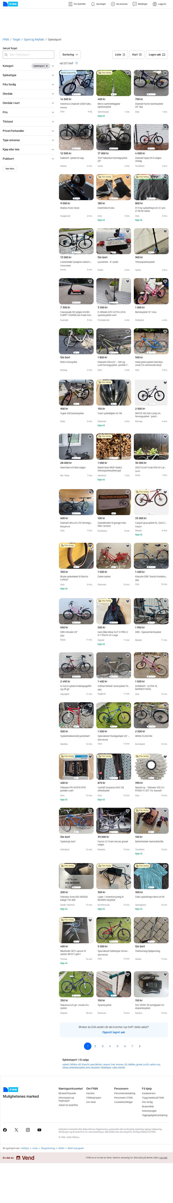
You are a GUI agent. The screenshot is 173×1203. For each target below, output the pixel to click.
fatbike (73, 1063)
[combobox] (28, 55)
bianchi (85, 1063)
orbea (65, 1066)
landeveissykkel (77, 1066)
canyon (106, 1063)
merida (121, 1066)
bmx (88, 1066)
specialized (96, 1063)
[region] (76, 83)
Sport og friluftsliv (34, 39)
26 (125, 1063)
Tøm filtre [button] (9, 169)
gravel (139, 1063)
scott (146, 1063)
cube (114, 1066)
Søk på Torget (10, 48)
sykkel (65, 1063)
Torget (16, 39)
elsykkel (95, 1066)
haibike (131, 1063)
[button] (28, 66)
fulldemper (105, 1066)
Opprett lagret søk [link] (113, 1031)
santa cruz (155, 1063)
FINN (6, 39)
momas (119, 1063)
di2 (79, 1063)
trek (113, 1063)
